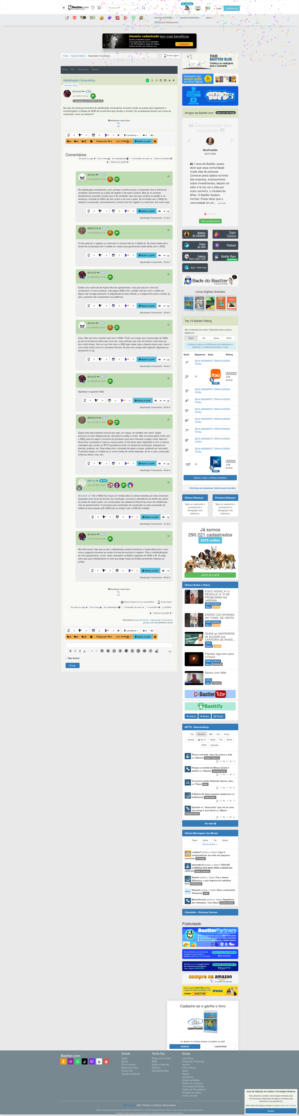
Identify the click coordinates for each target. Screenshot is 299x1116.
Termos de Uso (189, 1095)
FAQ (72, 69)
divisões (233, 259)
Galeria (95, 69)
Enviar (72, 665)
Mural (65, 69)
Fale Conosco (189, 1067)
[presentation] (70, 651)
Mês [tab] (211, 734)
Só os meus (103, 158)
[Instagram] (71, 1061)
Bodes (205, 716)
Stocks (124, 1061)
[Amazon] (63, 1061)
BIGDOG (94, 228)
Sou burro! (74, 658)
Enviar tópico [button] (166, 601)
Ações (124, 1058)
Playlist (219, 716)
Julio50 (78, 91)
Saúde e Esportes (160, 1064)
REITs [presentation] (228, 338)
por (213, 757)
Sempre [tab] (191, 739)
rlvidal (92, 174)
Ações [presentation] (191, 338)
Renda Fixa (127, 1070)
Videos (192, 716)
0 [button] (74, 135)
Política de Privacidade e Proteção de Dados (194, 1091)
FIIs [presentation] (203, 338)
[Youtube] (106, 1061)
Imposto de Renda (130, 1073)
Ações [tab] (212, 739)
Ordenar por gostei (118, 161)
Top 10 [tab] (203, 739)
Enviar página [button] (172, 55)
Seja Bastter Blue (160, 1070)
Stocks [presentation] (216, 338)
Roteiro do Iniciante (161, 1058)
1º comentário (152, 607)
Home (65, 55)
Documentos (83, 69)
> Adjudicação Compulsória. (161, 620)
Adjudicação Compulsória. (79, 80)
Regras (185, 1073)
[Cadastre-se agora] (149, 41)
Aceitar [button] (271, 1110)
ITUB (216, 383)
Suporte (186, 1064)
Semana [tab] (201, 734)
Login (219, 8)
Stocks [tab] (229, 739)
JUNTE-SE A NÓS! (210, 575)
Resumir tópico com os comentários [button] (138, 601)
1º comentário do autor (140, 158)
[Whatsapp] (78, 1061)
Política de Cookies (287, 1105)
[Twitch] (92, 1061)
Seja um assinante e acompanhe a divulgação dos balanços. (195, 508)
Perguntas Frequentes (193, 1061)
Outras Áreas (209, 844)
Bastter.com (129, 1105)
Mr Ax (92, 480)
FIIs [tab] (220, 739)
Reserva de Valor (129, 1067)
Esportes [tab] (214, 745)
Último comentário (162, 158)
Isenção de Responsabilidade (191, 1078)
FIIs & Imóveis (128, 1064)
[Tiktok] (85, 1061)
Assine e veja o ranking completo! (210, 477)
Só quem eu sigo (86, 158)
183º (104, 480)
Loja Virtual (187, 1058)
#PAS (154, 1061)
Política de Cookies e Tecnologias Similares (193, 1085)
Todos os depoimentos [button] (210, 221)
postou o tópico (207, 855)
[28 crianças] (187, 8)
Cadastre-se (232, 8)
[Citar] (155, 141)
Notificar (167, 607)
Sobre (185, 1070)
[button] (64, 7)
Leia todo (222, 203)
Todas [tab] (194, 840)
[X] (99, 1061)
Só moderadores (119, 158)
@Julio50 (83, 495)
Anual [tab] (226, 734)
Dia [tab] (192, 734)
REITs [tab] (204, 745)
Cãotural (156, 1067)
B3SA (216, 471)
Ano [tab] (218, 734)
